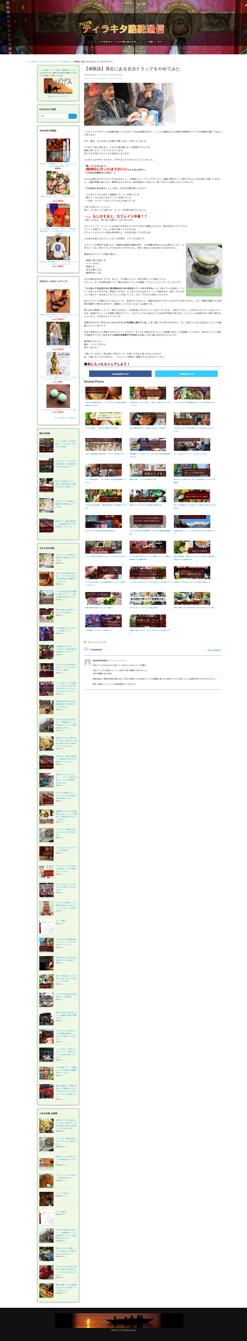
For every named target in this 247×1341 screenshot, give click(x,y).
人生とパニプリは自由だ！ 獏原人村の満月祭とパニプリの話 (67, 557)
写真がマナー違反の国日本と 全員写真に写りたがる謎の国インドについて (66, 759)
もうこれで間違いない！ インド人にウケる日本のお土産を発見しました (66, 795)
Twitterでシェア (187, 373)
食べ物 (119, 74)
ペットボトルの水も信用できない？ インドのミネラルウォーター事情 (66, 667)
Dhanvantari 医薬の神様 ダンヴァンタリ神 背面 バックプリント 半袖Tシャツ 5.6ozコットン (58, 263)
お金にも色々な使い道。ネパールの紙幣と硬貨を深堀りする (66, 1015)
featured (113, 74)
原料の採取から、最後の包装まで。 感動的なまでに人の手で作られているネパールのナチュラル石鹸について (66, 1091)
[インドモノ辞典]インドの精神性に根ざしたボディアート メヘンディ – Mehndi (66, 905)
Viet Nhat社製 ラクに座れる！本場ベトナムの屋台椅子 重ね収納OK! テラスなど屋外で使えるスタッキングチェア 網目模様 (59, 231)
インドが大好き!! (102, 74)
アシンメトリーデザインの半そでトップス (58, 347)
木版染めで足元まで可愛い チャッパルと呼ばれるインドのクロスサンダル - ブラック (58, 315)
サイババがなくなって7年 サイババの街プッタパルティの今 (66, 887)
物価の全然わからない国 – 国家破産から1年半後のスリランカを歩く (66, 704)
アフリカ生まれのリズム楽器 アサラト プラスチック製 (58, 410)
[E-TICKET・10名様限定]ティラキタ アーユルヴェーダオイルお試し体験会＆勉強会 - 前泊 (58, 165)
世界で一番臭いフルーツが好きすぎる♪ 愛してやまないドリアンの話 (66, 978)
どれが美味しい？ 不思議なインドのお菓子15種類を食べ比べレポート (66, 1070)
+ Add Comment (214, 650)
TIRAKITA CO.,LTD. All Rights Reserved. (123, 1330)
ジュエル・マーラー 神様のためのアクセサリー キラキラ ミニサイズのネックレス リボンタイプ (58, 378)
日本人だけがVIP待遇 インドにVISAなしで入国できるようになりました (66, 1251)
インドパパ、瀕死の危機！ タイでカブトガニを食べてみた (67, 832)
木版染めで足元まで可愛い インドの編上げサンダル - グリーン (59, 197)
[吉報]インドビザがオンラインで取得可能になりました (66, 1159)
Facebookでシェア (120, 373)
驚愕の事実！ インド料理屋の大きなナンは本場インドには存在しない (66, 1287)
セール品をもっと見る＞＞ (66, 417)
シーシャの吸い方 (62, 1193)
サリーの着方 (61, 921)
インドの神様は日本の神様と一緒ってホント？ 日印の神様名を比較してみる (66, 594)
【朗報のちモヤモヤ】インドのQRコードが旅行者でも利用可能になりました (66, 649)
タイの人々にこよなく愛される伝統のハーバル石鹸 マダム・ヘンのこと (66, 869)
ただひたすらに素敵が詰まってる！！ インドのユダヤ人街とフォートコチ (66, 942)
